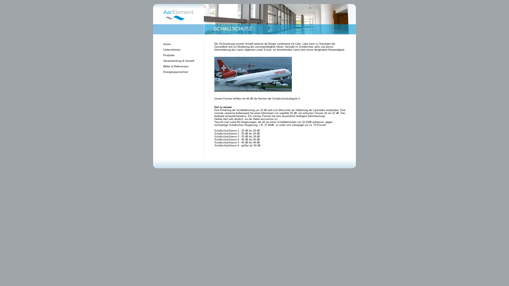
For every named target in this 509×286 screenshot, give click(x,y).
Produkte (169, 55)
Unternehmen (172, 49)
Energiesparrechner (175, 71)
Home (167, 44)
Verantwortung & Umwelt (178, 60)
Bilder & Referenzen (175, 66)
